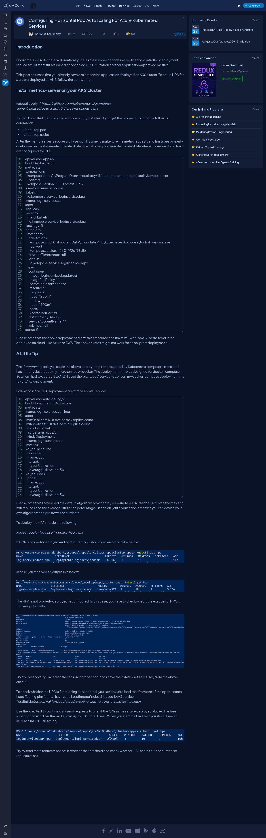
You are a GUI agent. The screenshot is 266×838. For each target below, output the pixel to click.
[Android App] (145, 830)
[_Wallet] (6, 35)
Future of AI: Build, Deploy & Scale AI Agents (227, 29)
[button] (115, 34)
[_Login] (5, 833)
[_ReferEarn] (6, 61)
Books (137, 5)
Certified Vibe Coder (208, 139)
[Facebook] (103, 830)
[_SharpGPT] (6, 74)
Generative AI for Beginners (212, 154)
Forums (110, 5)
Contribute (254, 5)
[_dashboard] (6, 29)
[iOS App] (154, 830)
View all (256, 20)
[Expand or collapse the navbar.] (5, 15)
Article (179, 33)
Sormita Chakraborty (48, 33)
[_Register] (6, 826)
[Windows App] (137, 830)
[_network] (6, 55)
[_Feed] (6, 22)
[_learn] (6, 42)
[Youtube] (128, 830)
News (87, 5)
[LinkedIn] (119, 830)
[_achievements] (6, 48)
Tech (77, 5)
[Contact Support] (162, 830)
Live (147, 5)
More (156, 5)
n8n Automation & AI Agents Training (217, 162)
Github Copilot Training (210, 147)
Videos (98, 5)
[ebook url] (204, 96)
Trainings (124, 5)
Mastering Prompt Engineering (214, 131)
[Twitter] (111, 830)
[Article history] (70, 33)
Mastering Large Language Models (216, 124)
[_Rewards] (6, 68)
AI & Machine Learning (208, 116)
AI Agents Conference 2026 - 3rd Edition (226, 41)
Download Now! (231, 78)
